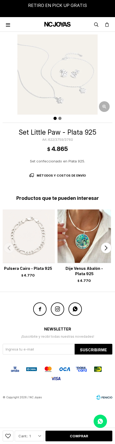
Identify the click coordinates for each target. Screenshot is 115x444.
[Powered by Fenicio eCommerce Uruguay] (104, 397)
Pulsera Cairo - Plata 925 (28, 268)
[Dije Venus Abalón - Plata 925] (84, 236)
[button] (106, 248)
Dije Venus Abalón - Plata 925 (84, 271)
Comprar (79, 436)
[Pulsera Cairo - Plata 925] (28, 236)
